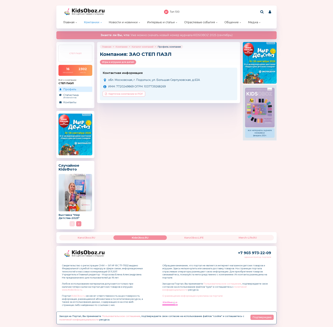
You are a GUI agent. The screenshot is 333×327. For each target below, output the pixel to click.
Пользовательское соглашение (222, 283)
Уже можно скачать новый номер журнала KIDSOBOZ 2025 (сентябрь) (167, 35)
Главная (69, 22)
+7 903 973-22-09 (254, 253)
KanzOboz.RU (86, 237)
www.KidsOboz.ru (72, 289)
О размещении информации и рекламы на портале (192, 295)
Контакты (69, 102)
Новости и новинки (123, 22)
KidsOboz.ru (78, 295)
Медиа (253, 22)
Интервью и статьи (161, 22)
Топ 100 (175, 11)
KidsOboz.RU (140, 237)
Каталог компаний (142, 46)
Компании (91, 22)
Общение (231, 22)
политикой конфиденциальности (79, 319)
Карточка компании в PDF (125, 93)
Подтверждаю (262, 317)
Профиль (69, 89)
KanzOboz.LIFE (194, 237)
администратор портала (257, 257)
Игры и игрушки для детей (118, 62)
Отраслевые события (199, 22)
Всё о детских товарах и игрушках (88, 14)
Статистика (71, 96)
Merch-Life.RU (248, 237)
